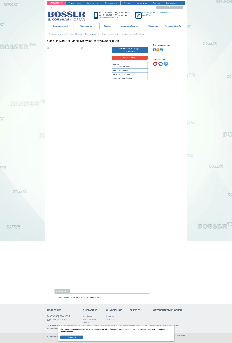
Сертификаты (87, 316)
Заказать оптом (93, 3)
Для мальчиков (60, 26)
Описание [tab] (62, 291)
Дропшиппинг (171, 3)
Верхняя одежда (173, 26)
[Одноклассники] (157, 49)
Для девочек (86, 26)
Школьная (79, 34)
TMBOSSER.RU (56, 3)
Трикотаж (153, 26)
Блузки (107, 26)
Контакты (156, 3)
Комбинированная (92, 34)
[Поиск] (169, 7)
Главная (52, 34)
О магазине (110, 316)
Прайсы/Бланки (111, 3)
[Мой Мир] (161, 49)
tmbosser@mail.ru (111, 18)
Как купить (110, 319)
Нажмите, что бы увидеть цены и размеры (129, 50)
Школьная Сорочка (129, 26)
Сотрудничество (74, 3)
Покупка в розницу (89, 319)
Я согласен (71, 337)
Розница (126, 3)
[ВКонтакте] (154, 49)
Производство (141, 3)
